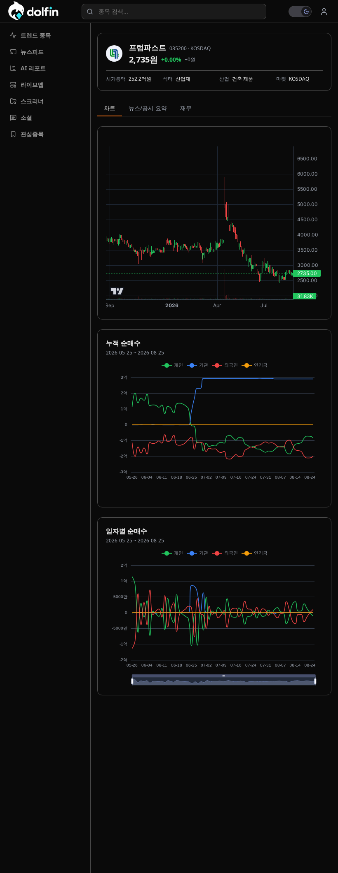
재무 (186, 108)
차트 (109, 108)
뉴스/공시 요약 (148, 108)
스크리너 (32, 101)
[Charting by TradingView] (117, 291)
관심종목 (32, 134)
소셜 (26, 117)
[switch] (300, 11)
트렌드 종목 (36, 35)
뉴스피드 (32, 52)
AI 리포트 (33, 68)
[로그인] (324, 11)
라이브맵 (32, 84)
